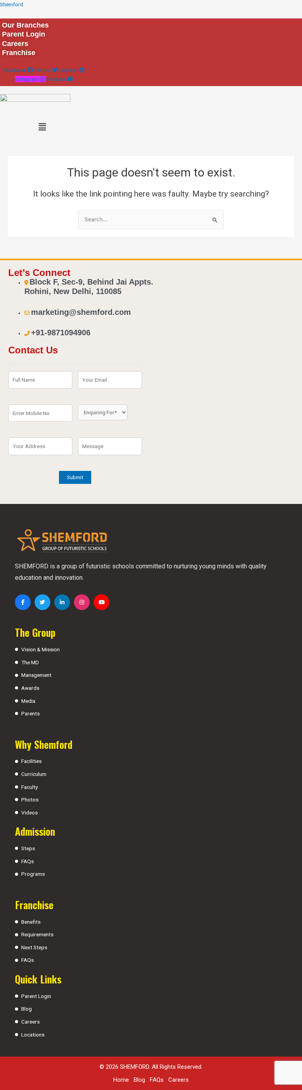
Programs (33, 874)
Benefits (31, 922)
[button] (42, 126)
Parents (30, 713)
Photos (30, 799)
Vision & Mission (40, 649)
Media (28, 701)
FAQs (27, 861)
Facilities (31, 761)
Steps (28, 848)
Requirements (37, 934)
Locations (32, 1034)
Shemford (11, 4)
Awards (30, 688)
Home (121, 1079)
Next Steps (34, 947)
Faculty (29, 787)
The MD (30, 662)
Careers (30, 1021)
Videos (29, 812)
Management (36, 675)
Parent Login (36, 996)
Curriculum (33, 774)
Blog (26, 1008)
